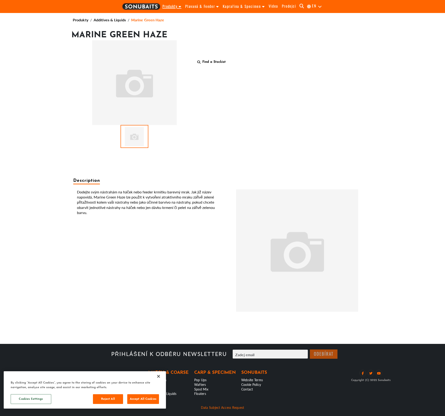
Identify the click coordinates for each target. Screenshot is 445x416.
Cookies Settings (31, 398)
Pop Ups (200, 380)
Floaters (200, 393)
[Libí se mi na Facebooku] (362, 373)
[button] (134, 136)
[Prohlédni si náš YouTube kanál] (378, 373)
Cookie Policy (251, 384)
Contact (247, 389)
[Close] (158, 376)
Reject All (108, 398)
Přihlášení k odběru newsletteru (169, 354)
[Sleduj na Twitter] (371, 373)
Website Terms (252, 380)
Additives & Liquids (110, 19)
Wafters (200, 384)
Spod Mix (201, 389)
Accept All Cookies (143, 398)
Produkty (80, 19)
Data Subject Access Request (222, 407)
